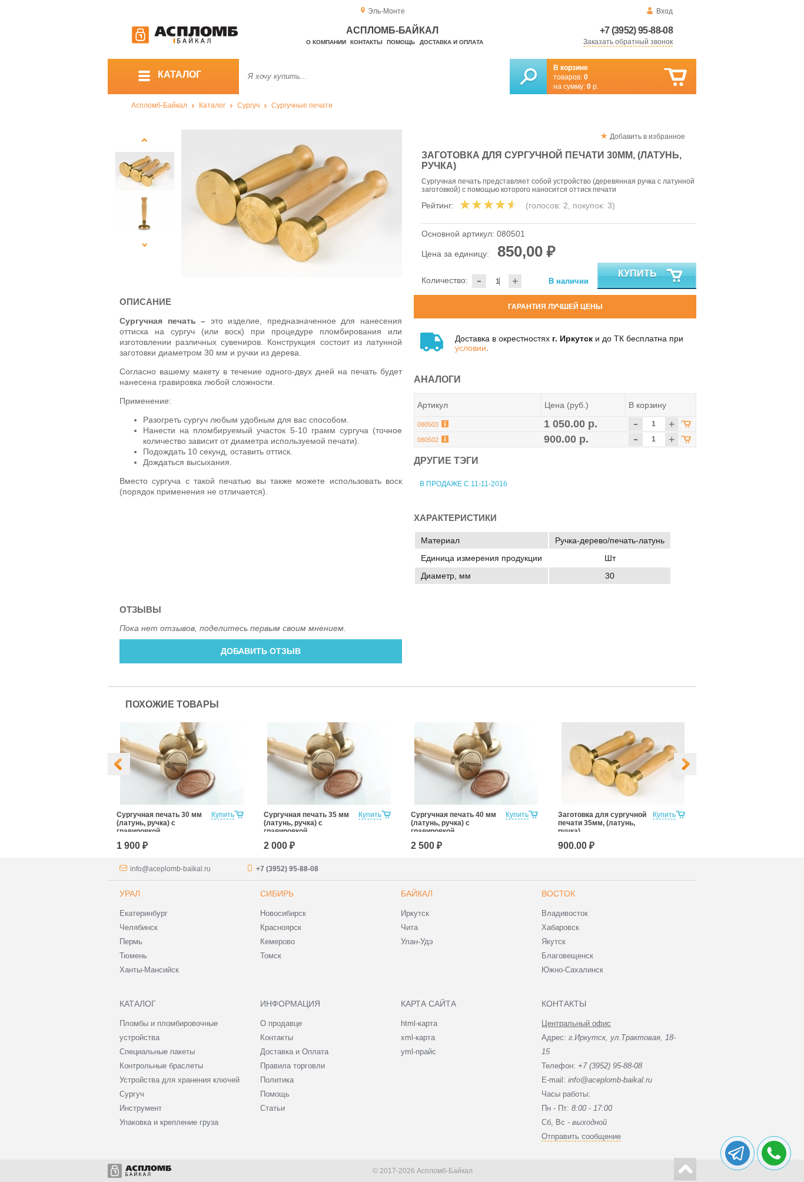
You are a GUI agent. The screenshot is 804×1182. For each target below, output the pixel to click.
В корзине (570, 68)
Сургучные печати (302, 105)
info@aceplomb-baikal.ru (170, 869)
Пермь (130, 941)
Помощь (401, 42)
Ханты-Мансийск (149, 969)
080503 (427, 424)
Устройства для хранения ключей (179, 1079)
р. (593, 86)
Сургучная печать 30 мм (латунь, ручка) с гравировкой (159, 823)
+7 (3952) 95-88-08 (636, 30)
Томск (270, 955)
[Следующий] (144, 244)
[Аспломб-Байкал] (184, 41)
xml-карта (418, 1037)
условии (470, 348)
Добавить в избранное (647, 136)
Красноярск (280, 927)
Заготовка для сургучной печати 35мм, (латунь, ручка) (602, 823)
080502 (427, 439)
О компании (326, 42)
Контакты (366, 42)
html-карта (419, 1023)
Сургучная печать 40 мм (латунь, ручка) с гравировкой (453, 823)
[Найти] (528, 76)
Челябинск (138, 927)
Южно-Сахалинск (572, 969)
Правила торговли (292, 1065)
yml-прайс (418, 1051)
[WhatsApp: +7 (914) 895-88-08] (774, 1153)
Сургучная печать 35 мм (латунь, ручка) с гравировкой (306, 823)
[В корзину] (675, 77)
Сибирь (277, 893)
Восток (558, 893)
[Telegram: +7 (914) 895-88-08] (737, 1153)
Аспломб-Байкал (159, 105)
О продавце (281, 1023)
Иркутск (415, 913)
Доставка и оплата (451, 42)
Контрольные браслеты (161, 1065)
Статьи (272, 1108)
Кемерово (277, 941)
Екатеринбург (143, 913)
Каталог (212, 105)
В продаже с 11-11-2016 (463, 484)
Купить (637, 273)
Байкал (417, 893)
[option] (291, 203)
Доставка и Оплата (294, 1051)
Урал (129, 893)
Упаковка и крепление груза (168, 1122)
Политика (277, 1079)
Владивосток (564, 913)
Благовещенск (567, 955)
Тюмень (133, 955)
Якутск (553, 941)
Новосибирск (283, 913)
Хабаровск (560, 927)
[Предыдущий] (144, 139)
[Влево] (119, 764)
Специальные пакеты (157, 1051)
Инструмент (140, 1108)
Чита (409, 927)
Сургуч (248, 105)
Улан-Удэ (417, 941)
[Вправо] (685, 764)
